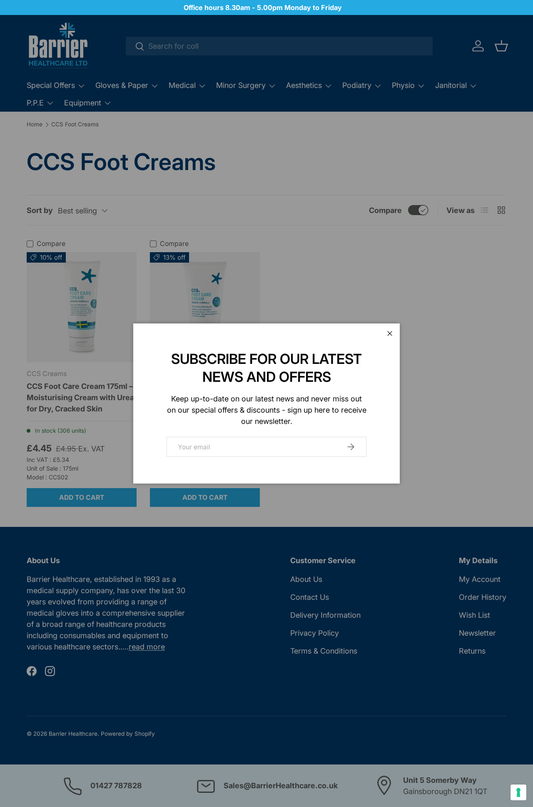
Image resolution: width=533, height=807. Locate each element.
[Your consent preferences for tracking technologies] (518, 792)
